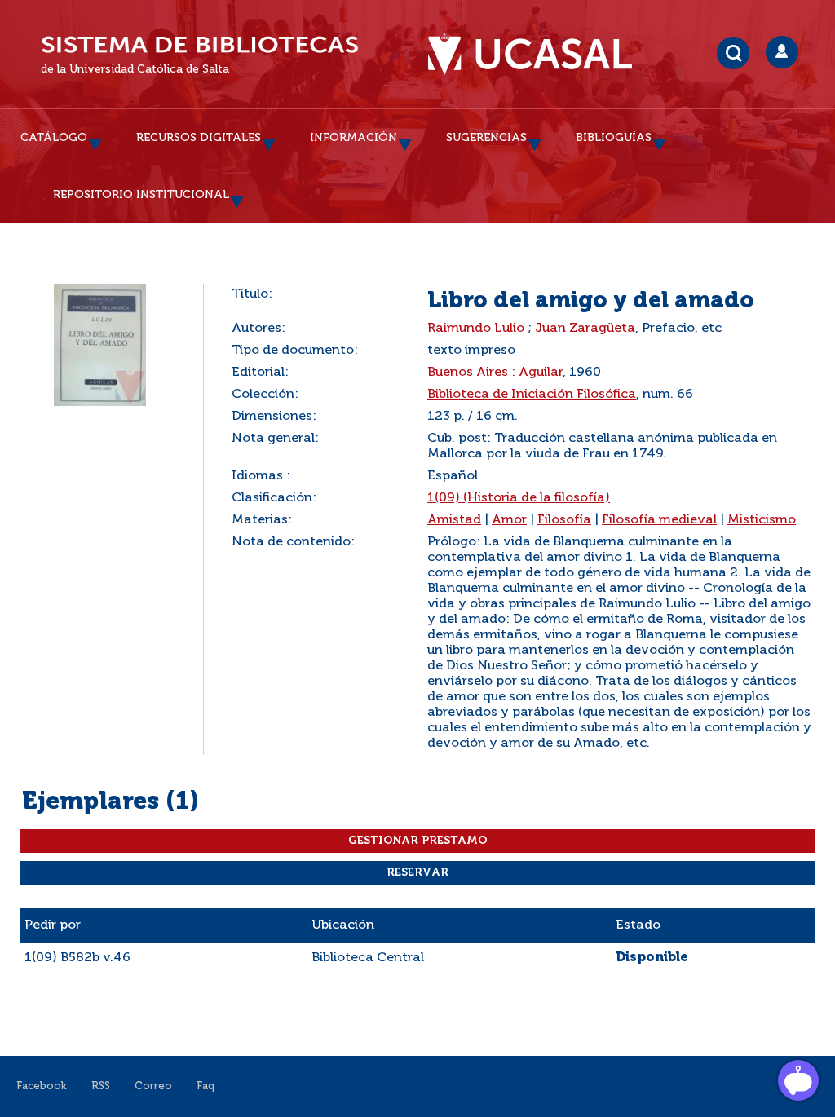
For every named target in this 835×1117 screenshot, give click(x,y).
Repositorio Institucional (141, 195)
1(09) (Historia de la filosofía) (518, 498)
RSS (100, 1086)
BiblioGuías (614, 137)
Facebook (41, 1086)
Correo (153, 1086)
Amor (509, 520)
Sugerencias (486, 137)
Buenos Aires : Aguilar (495, 372)
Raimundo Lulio (475, 328)
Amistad (454, 520)
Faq (205, 1086)
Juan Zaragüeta (585, 328)
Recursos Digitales (198, 137)
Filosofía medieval (659, 520)
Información (353, 137)
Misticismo (761, 520)
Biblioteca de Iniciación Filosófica (531, 394)
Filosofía (564, 520)
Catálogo (53, 137)
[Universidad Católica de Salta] (538, 54)
